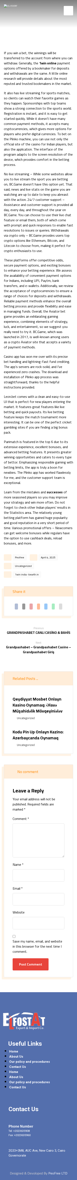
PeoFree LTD (57, 1173)
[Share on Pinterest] (31, 607)
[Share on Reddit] (38, 607)
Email (18, 888)
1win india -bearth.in (27, 574)
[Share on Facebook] (16, 607)
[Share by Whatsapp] (53, 607)
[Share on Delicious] (45, 607)
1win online (47, 63)
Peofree (19, 557)
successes (55, 492)
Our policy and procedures (29, 1062)
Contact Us (17, 1067)
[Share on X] (23, 607)
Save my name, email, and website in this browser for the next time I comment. (37, 946)
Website (19, 912)
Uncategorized (23, 565)
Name (18, 864)
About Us (16, 1056)
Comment (21, 818)
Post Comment (30, 964)
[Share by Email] (60, 607)
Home (13, 1051)
